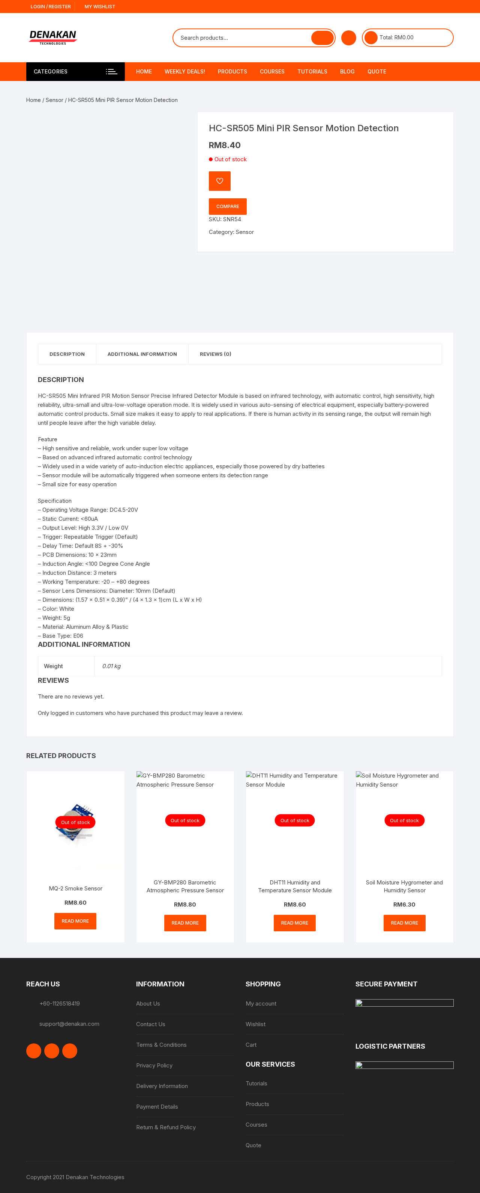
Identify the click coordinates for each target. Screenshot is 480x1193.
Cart (251, 1044)
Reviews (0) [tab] (215, 354)
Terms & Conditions (161, 1044)
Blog (347, 71)
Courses (272, 71)
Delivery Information (162, 1086)
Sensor (54, 100)
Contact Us (150, 1024)
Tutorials (312, 71)
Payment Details (157, 1106)
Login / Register (50, 6)
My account (261, 1003)
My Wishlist (100, 6)
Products (232, 71)
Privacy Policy (154, 1065)
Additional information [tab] (142, 354)
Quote (377, 71)
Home (144, 71)
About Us (148, 1003)
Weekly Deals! (185, 71)
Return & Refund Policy (166, 1127)
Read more (75, 921)
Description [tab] (67, 354)
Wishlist (256, 1024)
